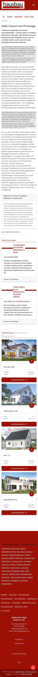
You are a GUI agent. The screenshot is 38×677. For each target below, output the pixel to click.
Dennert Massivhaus (16, 555)
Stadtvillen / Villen (21, 607)
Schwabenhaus (26, 574)
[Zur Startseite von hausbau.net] (3, 16)
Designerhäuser (24, 595)
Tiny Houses (5, 611)
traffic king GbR (26, 674)
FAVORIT (28, 555)
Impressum (19, 639)
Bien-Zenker (21, 552)
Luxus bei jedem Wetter (11, 257)
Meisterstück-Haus (18, 571)
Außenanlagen (18, 16)
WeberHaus (6, 581)
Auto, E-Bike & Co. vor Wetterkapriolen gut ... (17, 301)
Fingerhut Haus (29, 558)
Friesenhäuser (32, 599)
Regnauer (5, 574)
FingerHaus (19, 558)
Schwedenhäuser (7, 607)
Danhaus (29, 552)
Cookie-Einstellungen (19, 654)
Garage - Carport (29, 16)
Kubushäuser (5, 603)
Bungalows (13, 595)
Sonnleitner (6, 577)
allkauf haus (15, 549)
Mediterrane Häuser (29, 603)
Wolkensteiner (7, 584)
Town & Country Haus (18, 577)
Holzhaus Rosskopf (23, 565)
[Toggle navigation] (33, 5)
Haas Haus (5, 565)
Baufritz (23, 549)
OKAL (27, 571)
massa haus (6, 571)
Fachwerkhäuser (7, 599)
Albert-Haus (6, 549)
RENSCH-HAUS (14, 574)
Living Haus (24, 568)
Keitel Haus (6, 568)
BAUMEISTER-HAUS (9, 552)
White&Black (15, 581)
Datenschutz (19, 643)
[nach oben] (33, 667)
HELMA (13, 565)
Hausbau (9, 16)
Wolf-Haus (24, 581)
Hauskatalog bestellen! (18, 379)
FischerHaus (6, 561)
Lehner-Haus (14, 568)
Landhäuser (16, 603)
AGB (19, 662)
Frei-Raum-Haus (17, 561)
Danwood (5, 555)
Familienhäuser (19, 599)
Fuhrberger (27, 561)
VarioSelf (30, 577)
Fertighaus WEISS (8, 558)
